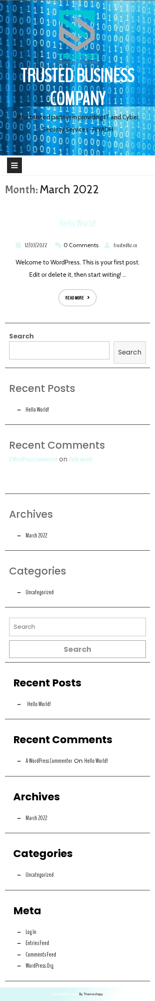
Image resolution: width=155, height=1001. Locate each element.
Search (21, 336)
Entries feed (37, 943)
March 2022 (36, 535)
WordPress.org (39, 966)
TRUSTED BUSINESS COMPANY (77, 87)
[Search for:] (77, 629)
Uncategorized (40, 592)
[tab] (14, 165)
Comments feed (41, 954)
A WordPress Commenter (33, 459)
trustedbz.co (124, 245)
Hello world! (78, 223)
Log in (31, 932)
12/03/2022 (35, 245)
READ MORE (71, 295)
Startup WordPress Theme (65, 994)
